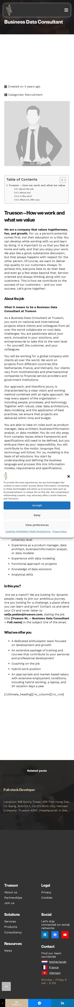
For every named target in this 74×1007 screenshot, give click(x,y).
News (8, 950)
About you (25, 192)
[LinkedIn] (44, 934)
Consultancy (13, 932)
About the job (26, 189)
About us (10, 892)
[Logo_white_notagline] (9, 10)
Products (10, 926)
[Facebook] (55, 934)
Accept (37, 505)
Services (10, 921)
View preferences (37, 525)
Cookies (46, 897)
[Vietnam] (45, 973)
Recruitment (34, 94)
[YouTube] (65, 934)
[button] (68, 476)
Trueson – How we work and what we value (37, 185)
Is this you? (26, 196)
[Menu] (66, 10)
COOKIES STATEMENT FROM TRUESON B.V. (28, 531)
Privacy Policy (60, 531)
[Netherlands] (45, 962)
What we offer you (29, 200)
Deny (37, 515)
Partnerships (13, 897)
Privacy (46, 892)
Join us (9, 903)
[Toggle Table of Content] (61, 180)
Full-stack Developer (19, 790)
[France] (45, 967)
